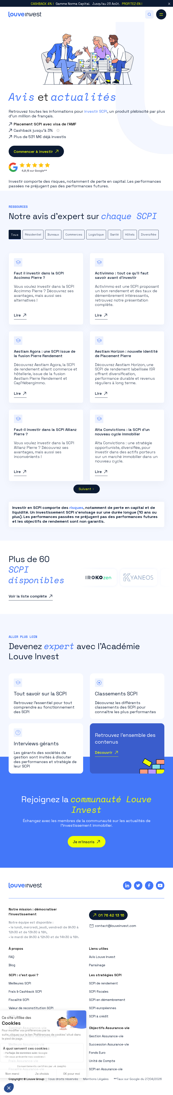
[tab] (15, 234)
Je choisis (48, 1074)
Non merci (19, 1074)
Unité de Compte (102, 1061)
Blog (12, 965)
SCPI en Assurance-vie (106, 1069)
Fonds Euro (97, 1053)
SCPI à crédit (98, 1016)
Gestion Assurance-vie (106, 1036)
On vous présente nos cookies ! (32, 1056)
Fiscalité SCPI (19, 1000)
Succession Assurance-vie (109, 1044)
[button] (149, 14)
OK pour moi (78, 1074)
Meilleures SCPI (20, 983)
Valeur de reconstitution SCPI (31, 1008)
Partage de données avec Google (33, 1053)
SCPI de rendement (103, 983)
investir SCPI (95, 111)
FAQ (11, 957)
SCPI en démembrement (107, 1000)
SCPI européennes (102, 1008)
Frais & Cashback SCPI (25, 991)
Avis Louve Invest (102, 957)
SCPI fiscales (98, 991)
